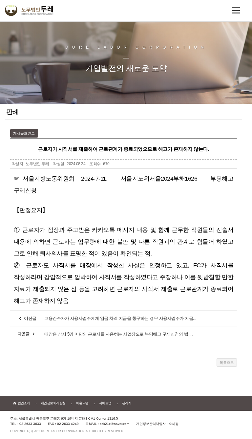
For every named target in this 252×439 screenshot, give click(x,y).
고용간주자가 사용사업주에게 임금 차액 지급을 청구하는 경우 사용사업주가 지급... (120, 318)
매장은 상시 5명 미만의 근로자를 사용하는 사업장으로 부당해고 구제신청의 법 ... (118, 334)
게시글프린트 (24, 133)
